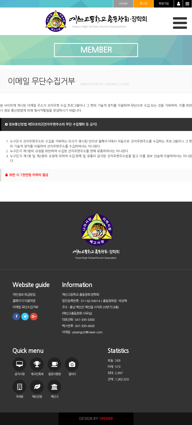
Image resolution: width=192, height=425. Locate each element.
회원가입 (164, 3)
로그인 (143, 3)
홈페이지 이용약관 (23, 301)
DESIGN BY (96, 418)
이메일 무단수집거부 (25, 307)
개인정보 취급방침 (23, 294)
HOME (123, 3)
